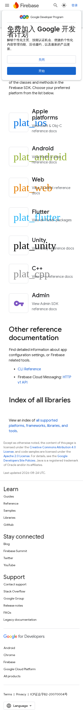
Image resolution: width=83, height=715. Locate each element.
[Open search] (55, 5)
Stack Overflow (14, 591)
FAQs (7, 613)
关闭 (42, 60)
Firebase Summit (15, 551)
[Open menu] (7, 5)
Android (9, 648)
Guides (9, 496)
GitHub (9, 525)
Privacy (21, 694)
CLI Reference (29, 369)
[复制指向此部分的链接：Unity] (52, 240)
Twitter (8, 558)
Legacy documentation (20, 620)
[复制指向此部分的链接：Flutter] (55, 212)
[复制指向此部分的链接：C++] (49, 268)
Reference (11, 503)
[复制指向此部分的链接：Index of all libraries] (13, 408)
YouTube (9, 565)
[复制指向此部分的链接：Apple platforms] (64, 118)
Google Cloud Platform (20, 669)
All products (12, 676)
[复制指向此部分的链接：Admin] (56, 296)
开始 (42, 71)
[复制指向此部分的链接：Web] (50, 180)
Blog (7, 544)
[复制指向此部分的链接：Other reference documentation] (63, 338)
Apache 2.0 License (17, 456)
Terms (8, 694)
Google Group (14, 598)
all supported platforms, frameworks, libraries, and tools (38, 425)
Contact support (15, 584)
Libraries (9, 518)
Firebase (9, 662)
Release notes (13, 605)
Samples (9, 511)
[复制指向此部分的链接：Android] (60, 149)
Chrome (9, 655)
